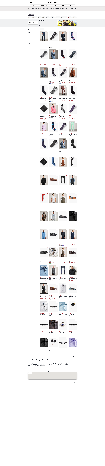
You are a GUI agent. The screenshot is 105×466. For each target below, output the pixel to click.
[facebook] (30, 2)
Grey (50, 47)
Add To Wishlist (47, 31)
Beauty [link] (44, 8)
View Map (66, 364)
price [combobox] (29, 43)
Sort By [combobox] (41, 29)
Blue (50, 83)
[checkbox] (30, 17)
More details (67, 365)
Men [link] (36, 8)
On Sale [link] (29, 8)
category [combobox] (29, 32)
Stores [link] (63, 8)
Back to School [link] (51, 8)
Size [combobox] (28, 40)
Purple (63, 245)
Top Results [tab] (31, 14)
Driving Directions (67, 363)
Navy (62, 245)
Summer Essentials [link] (58, 8)
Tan (50, 299)
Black (49, 47)
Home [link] (47, 8)
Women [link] (33, 8)
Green (49, 263)
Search (76, 8)
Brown (61, 245)
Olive (50, 263)
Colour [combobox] (29, 37)
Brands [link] (66, 8)
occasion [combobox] (29, 48)
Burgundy (60, 65)
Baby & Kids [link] (40, 8)
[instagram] (31, 2)
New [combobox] (29, 29)
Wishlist (72, 8)
